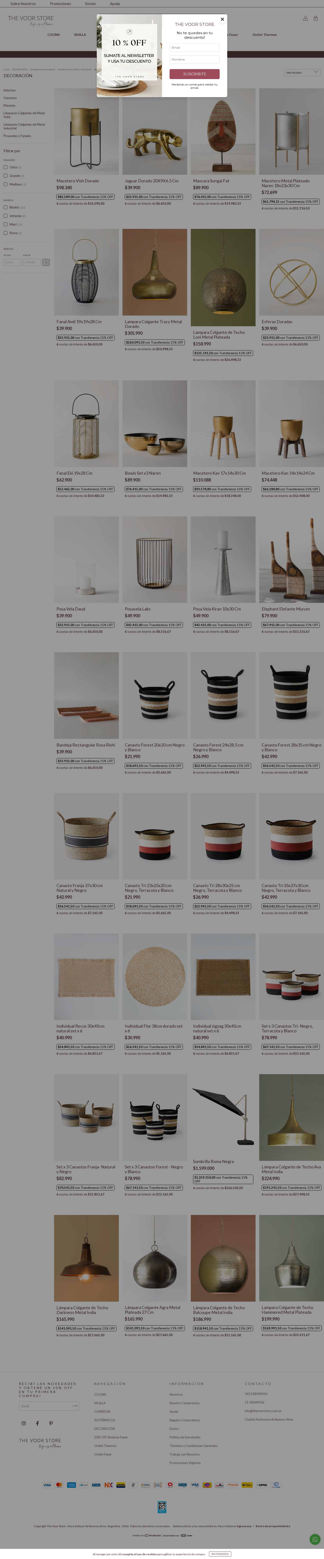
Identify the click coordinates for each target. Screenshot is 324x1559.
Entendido (220, 1553)
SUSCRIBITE (194, 74)
